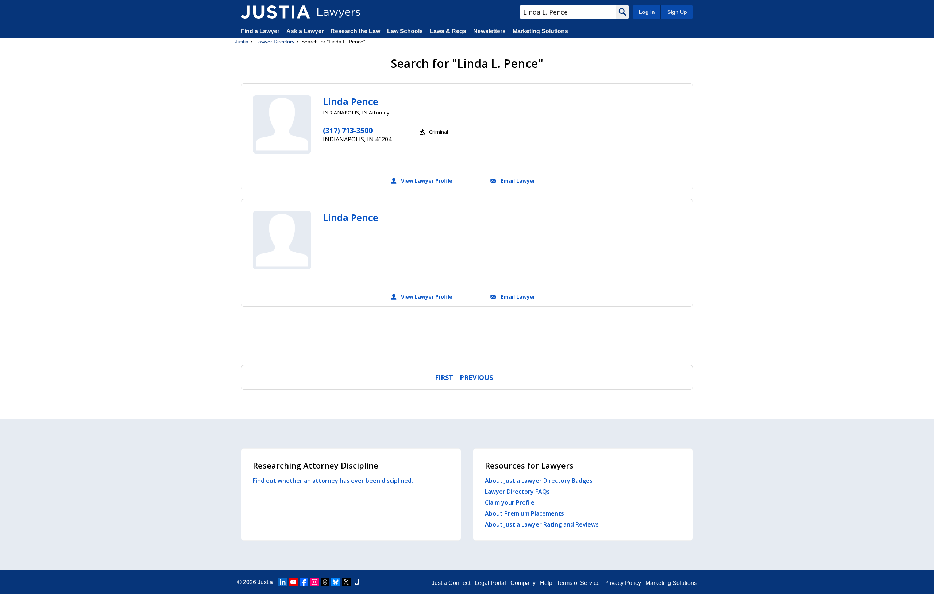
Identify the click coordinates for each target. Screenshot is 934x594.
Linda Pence (350, 101)
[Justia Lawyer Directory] (275, 12)
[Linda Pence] (282, 124)
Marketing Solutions (540, 31)
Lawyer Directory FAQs (517, 492)
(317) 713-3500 (348, 130)
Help (546, 583)
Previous (476, 377)
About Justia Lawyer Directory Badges (539, 481)
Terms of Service (578, 583)
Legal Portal (490, 583)
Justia (241, 41)
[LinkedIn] (282, 582)
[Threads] (325, 582)
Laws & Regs (448, 31)
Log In (647, 12)
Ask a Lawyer (305, 31)
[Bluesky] (335, 582)
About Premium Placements (524, 513)
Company (523, 583)
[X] (346, 582)
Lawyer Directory (274, 41)
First (444, 377)
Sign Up (677, 12)
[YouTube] (293, 582)
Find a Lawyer (260, 31)
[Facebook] (304, 582)
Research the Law (355, 31)
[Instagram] (314, 582)
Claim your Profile (509, 502)
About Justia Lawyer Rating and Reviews (542, 524)
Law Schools (405, 31)
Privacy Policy (622, 583)
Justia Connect (451, 583)
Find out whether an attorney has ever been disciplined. (333, 481)
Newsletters (489, 31)
